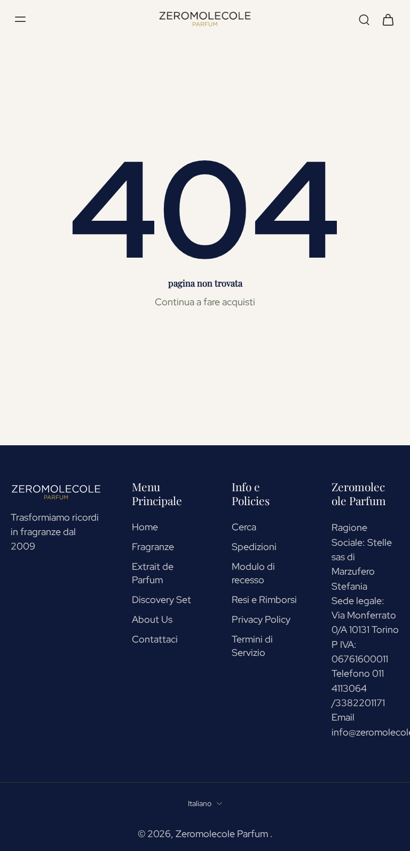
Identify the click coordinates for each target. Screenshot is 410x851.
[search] (364, 19)
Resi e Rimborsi (264, 599)
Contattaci (155, 639)
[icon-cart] (387, 19)
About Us (152, 619)
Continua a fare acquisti (205, 301)
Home (145, 526)
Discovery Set (161, 599)
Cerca (244, 526)
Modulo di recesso (253, 573)
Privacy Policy (261, 619)
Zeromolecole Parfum (223, 833)
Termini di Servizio (252, 645)
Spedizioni (254, 546)
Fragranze (153, 546)
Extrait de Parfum (153, 573)
